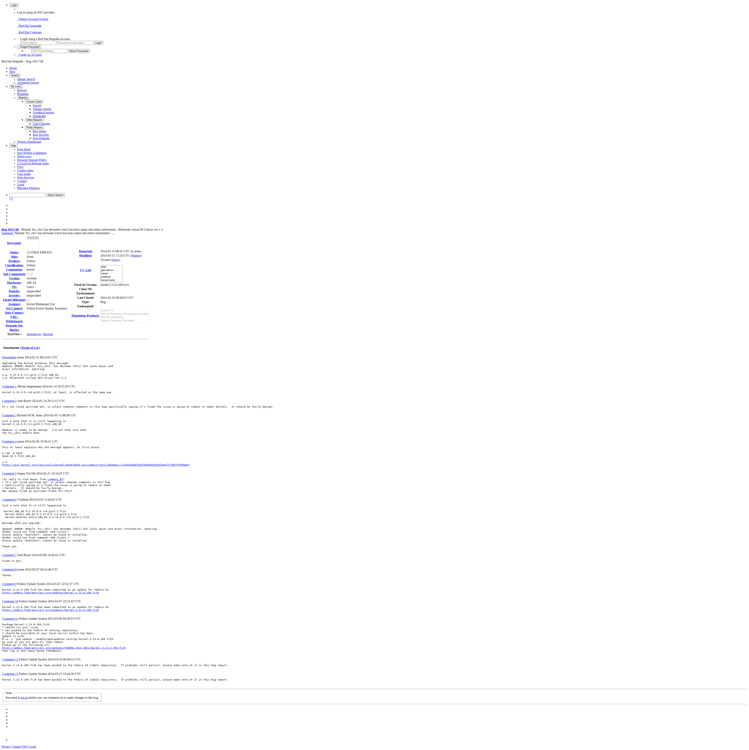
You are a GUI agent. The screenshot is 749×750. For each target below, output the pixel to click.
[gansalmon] (112, 270)
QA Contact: (14, 308)
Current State (34, 101)
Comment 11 (10, 618)
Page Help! (24, 149)
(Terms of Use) (30, 347)
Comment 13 (10, 673)
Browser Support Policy (32, 160)
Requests (22, 93)
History (136, 255)
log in (24, 697)
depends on (34, 334)
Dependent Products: (86, 315)
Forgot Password (29, 46)
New (12, 71)
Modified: (85, 255)
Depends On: (14, 325)
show (115, 259)
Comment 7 (9, 555)
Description (9, 357)
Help (13, 145)
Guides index (25, 170)
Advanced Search (28, 82)
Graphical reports (43, 112)
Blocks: (14, 329)
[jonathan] (112, 277)
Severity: (14, 295)
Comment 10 (10, 601)
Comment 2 (9, 401)
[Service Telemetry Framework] (125, 320)
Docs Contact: (14, 312)
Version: (14, 278)
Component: (14, 269)
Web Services (25, 177)
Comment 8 (9, 569)
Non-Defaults (41, 138)
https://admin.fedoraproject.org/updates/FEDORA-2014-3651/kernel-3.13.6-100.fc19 (63, 647)
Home (13, 68)
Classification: (14, 265)
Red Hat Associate (29, 25)
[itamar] (112, 273)
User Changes (41, 123)
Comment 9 (9, 584)
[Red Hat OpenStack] (125, 317)
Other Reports (34, 119)
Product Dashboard (29, 141)
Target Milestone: (14, 299)
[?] (11, 198)
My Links (16, 86)
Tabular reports (42, 109)
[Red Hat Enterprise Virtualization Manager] (125, 314)
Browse (22, 90)
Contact (22, 181)
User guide (24, 174)
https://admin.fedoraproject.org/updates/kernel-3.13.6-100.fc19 (50, 592)
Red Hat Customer (29, 32)
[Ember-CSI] (125, 310)
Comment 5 (9, 473)
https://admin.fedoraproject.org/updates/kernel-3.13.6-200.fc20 (50, 610)
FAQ (20, 167)
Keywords (14, 243)
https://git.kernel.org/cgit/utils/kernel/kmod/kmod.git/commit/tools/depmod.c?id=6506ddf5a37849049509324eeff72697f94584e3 (95, 464)
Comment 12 (10, 659)
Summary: (8, 233)
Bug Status (39, 131)
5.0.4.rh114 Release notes (33, 163)
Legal (20, 184)
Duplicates (39, 116)
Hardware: (14, 282)
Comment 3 (9, 415)
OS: (14, 287)
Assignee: (14, 304)
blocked (48, 334)
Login (14, 5)
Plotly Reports (35, 127)
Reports (23, 97)
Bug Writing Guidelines (31, 153)
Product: (14, 261)
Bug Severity (41, 134)
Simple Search (26, 79)
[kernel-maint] (112, 280)
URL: (14, 317)
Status (14, 252)
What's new (24, 156)
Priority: (14, 291)
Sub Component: (14, 274)
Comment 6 (9, 499)
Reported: (85, 251)
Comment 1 (9, 386)
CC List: (85, 270)
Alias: (14, 256)
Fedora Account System (32, 19)
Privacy (6, 746)
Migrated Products (28, 188)
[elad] (112, 267)
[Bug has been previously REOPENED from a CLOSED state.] (33, 238)
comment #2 (55, 479)
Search (15, 75)
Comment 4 (9, 441)
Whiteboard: (14, 321)
